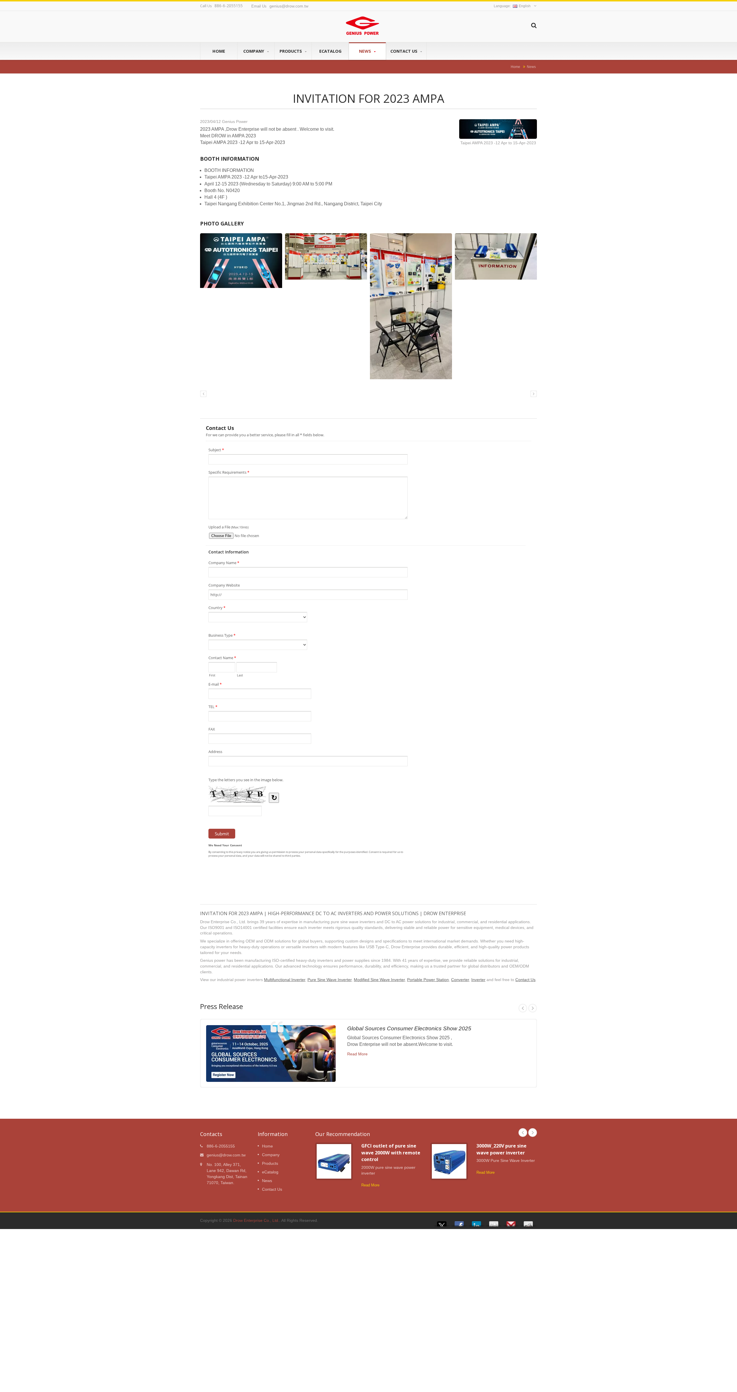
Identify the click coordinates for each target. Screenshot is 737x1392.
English (525, 6)
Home (218, 51)
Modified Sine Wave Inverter (379, 980)
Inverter (478, 980)
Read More (357, 1054)
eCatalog (330, 51)
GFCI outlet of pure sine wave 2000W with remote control (390, 1152)
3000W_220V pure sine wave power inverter (501, 1149)
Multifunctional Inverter (284, 980)
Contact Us (404, 51)
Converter (460, 980)
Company (254, 51)
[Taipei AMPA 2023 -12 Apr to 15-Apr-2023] (498, 129)
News (365, 51)
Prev (522, 1008)
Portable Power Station (428, 980)
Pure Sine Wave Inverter (329, 980)
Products (291, 51)
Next (532, 1008)
